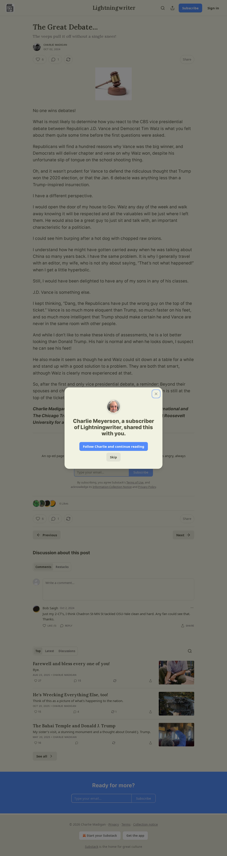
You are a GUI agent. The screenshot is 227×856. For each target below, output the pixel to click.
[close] (156, 393)
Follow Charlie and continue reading (113, 446)
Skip (113, 457)
